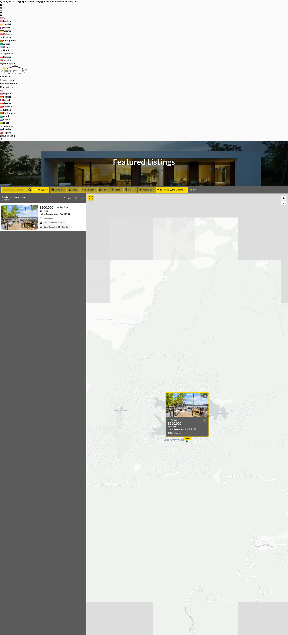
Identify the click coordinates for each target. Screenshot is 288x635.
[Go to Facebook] (1, 5)
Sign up (4, 63)
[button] (283, 197)
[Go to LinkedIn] (1, 14)
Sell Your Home (8, 83)
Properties (6, 80)
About (3, 76)
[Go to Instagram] (1, 8)
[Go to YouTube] (1, 11)
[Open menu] (1, 139)
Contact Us (6, 87)
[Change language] (2, 18)
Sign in (12, 63)
